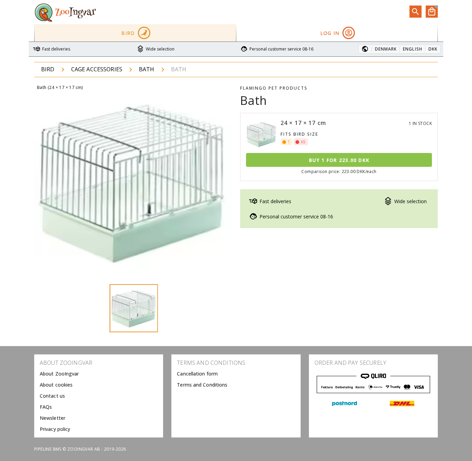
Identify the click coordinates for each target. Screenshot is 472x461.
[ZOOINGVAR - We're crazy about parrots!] (65, 12)
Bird (48, 69)
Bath (146, 69)
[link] (98, 373)
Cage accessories (96, 69)
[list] (98, 395)
